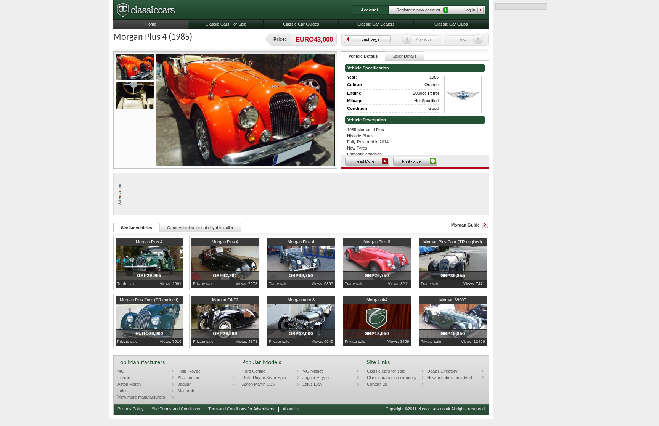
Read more (367, 161)
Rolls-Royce (189, 371)
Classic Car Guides (301, 24)
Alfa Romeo (188, 377)
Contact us (377, 384)
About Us (291, 409)
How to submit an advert (449, 377)
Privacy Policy (130, 409)
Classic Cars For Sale (226, 24)
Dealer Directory (442, 371)
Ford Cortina (253, 371)
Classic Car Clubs (451, 24)
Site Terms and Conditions (176, 409)
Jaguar (184, 384)
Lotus (122, 390)
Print (415, 161)
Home (150, 24)
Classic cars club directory (391, 377)
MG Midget (312, 371)
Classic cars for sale (386, 371)
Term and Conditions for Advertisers (241, 409)
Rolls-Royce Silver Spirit (264, 377)
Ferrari (123, 377)
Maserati (186, 390)
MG (120, 371)
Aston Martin (129, 384)
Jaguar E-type (315, 377)
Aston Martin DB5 (258, 384)
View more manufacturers (141, 397)
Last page (367, 39)
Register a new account (418, 10)
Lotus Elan (312, 384)
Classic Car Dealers (376, 24)
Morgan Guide (465, 225)
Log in (469, 10)
